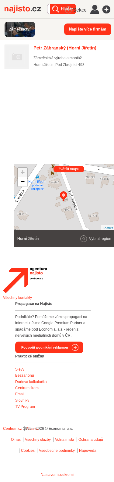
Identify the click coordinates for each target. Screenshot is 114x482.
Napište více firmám (87, 29)
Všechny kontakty (17, 297)
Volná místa (64, 439)
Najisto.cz (26, 9)
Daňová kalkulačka (31, 382)
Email (20, 394)
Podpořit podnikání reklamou (44, 347)
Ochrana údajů (90, 439)
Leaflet (108, 227)
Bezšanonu (24, 375)
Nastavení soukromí (57, 475)
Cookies (28, 450)
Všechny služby (38, 439)
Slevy (19, 369)
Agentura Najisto (25, 280)
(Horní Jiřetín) (64, 47)
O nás (16, 439)
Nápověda (87, 450)
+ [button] (23, 172)
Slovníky (22, 400)
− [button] (23, 182)
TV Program (25, 406)
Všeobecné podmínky (57, 450)
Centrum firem (27, 388)
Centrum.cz (12, 428)
